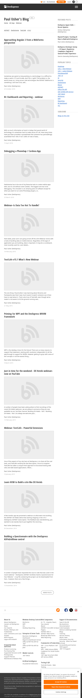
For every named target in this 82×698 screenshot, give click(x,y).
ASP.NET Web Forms (47, 634)
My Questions (64, 624)
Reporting (61, 101)
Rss (32, 18)
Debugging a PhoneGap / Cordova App (22, 151)
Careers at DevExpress (11, 624)
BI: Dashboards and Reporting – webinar (23, 97)
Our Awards (8, 628)
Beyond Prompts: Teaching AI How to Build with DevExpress (68, 38)
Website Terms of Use (35, 694)
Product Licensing (10, 649)
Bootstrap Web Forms (48, 635)
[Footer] (5, 610)
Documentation (65, 626)
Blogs (61, 632)
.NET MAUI (61, 94)
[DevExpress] (10, 2)
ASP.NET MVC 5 (46, 632)
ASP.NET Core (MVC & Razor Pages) (50, 629)
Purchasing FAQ (9, 651)
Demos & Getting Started (68, 630)
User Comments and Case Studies (12, 634)
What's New (63, 637)
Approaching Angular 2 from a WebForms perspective (24, 41)
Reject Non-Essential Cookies (61, 687)
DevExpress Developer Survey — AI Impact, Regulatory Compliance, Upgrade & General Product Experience (67, 50)
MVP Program (8, 637)
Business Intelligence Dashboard (30, 637)
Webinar (19, 23)
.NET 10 (60, 76)
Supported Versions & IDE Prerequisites (12, 654)
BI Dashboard (62, 103)
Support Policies (9, 657)
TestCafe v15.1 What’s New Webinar (21, 259)
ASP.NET (7, 30)
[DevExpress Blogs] (58, 610)
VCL (59, 106)
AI (58, 78)
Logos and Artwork (10, 639)
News (6, 626)
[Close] (78, 671)
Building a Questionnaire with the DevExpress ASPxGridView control (26, 538)
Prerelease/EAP (63, 73)
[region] (61, 683)
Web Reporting (46, 637)
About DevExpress (10, 622)
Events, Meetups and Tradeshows (11, 631)
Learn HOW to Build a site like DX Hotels (23, 482)
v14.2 (29, 30)
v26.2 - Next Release (64, 69)
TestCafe (23, 30)
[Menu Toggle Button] (76, 7)
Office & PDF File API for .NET (30, 643)
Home (6, 23)
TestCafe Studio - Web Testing (48, 666)
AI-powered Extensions (30, 664)
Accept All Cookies (61, 682)
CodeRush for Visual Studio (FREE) (50, 652)
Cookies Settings (61, 692)
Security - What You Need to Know (68, 642)
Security (60, 80)
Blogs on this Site (63, 116)
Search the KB (64, 622)
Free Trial (61, 2)
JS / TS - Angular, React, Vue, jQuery (48, 623)
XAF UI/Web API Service (65, 92)
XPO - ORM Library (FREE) (49, 649)
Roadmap (61, 66)
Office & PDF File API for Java (30, 646)
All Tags (12, 23)
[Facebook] (66, 610)
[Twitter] (71, 610)
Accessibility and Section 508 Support (68, 646)
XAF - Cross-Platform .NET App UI (49, 646)
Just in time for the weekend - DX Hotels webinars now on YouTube (28, 372)
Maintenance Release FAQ (13, 659)
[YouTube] (76, 610)
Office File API (62, 89)
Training (62, 634)
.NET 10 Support (65, 649)
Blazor (60, 85)
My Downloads (51, 2)
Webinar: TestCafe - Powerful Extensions (23, 427)
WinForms (61, 96)
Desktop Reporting (29, 628)
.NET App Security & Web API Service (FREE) (49, 656)
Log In (69, 2)
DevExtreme (15, 30)
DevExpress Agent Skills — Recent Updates (66, 26)
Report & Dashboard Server (32, 640)
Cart (44, 2)
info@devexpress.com (10, 688)
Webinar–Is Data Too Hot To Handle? (21, 205)
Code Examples (65, 628)
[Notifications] (76, 2)
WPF (59, 99)
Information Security (66, 639)
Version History (65, 635)
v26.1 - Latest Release (65, 71)
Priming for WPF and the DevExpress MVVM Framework (25, 315)
